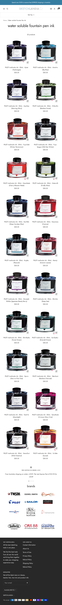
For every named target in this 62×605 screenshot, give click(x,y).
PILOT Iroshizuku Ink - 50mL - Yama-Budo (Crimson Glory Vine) (45, 416)
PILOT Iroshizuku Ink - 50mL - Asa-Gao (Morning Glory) (16, 107)
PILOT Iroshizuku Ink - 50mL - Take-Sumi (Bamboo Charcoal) (45, 377)
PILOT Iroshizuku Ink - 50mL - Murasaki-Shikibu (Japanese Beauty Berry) (16, 300)
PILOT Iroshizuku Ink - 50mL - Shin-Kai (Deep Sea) (45, 300)
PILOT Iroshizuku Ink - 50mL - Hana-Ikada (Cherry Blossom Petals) (16, 184)
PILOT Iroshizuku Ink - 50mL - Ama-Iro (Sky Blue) (45, 68)
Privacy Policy (27, 556)
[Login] (54, 8)
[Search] (7, 9)
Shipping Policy (28, 563)
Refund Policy (27, 559)
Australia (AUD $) (9, 590)
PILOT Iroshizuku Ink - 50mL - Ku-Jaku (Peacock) (17, 261)
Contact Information (29, 545)
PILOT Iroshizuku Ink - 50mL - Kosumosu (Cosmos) (45, 223)
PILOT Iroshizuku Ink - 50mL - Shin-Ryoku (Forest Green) (16, 339)
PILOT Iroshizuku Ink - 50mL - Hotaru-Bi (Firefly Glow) (45, 184)
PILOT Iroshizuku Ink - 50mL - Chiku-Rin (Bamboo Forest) (45, 107)
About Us (26, 549)
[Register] (27, 582)
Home (5, 20)
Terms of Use (27, 552)
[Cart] (58, 9)
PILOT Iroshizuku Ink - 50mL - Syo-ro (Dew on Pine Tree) (16, 377)
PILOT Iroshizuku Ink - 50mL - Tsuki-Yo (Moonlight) (16, 416)
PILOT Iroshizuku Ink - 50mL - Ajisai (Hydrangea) (16, 68)
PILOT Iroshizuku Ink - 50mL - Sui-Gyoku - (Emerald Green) (45, 339)
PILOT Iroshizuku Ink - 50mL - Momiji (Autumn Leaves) (45, 261)
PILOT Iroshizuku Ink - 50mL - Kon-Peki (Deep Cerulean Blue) (16, 223)
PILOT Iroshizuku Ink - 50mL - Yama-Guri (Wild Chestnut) (17, 454)
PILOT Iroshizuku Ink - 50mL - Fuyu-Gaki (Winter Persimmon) (17, 145)
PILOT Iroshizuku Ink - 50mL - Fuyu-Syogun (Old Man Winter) (45, 145)
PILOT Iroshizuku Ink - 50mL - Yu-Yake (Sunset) (45, 454)
